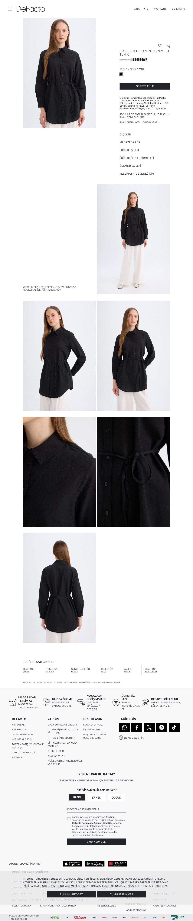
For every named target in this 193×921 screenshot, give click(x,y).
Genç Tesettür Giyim (80, 670)
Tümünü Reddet (71, 894)
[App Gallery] (117, 863)
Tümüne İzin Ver (121, 894)
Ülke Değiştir (134, 737)
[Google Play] (95, 863)
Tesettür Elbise (52, 670)
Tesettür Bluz (107, 670)
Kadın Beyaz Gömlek (165, 905)
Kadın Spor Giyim (135, 910)
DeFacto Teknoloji (23, 752)
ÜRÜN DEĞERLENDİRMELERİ (136, 158)
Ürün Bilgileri (129, 150)
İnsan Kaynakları (23, 734)
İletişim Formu (92, 729)
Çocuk (116, 797)
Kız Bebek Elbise (106, 905)
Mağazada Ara (129, 142)
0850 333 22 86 (92, 737)
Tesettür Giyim (28, 670)
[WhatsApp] (124, 727)
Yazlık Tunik (128, 670)
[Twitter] (149, 727)
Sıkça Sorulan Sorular (62, 724)
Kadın (77, 797)
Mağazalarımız (93, 724)
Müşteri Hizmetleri (95, 734)
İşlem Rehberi (55, 751)
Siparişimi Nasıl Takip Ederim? (64, 731)
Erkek (96, 797)
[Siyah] (121, 74)
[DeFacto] (31, 9)
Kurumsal (18, 724)
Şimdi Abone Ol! (96, 841)
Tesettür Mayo (21, 905)
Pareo (72, 905)
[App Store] (72, 863)
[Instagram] (161, 727)
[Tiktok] (174, 727)
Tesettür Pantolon (151, 670)
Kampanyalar (56, 756)
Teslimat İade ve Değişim (136, 173)
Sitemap (17, 757)
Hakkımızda (19, 729)
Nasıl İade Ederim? (62, 737)
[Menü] (10, 9)
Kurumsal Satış (22, 739)
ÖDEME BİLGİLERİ (130, 165)
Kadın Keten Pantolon (54, 905)
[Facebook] (136, 727)
